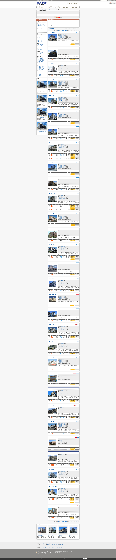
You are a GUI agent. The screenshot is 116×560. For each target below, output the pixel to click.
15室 (69, 25)
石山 (49, 547)
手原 (62, 282)
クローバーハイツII (52, 32)
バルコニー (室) (40, 61)
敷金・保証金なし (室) (41, 23)
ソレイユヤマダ (51, 63)
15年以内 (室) (40, 48)
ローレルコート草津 (50, 535)
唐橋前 (52, 547)
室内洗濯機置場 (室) (41, 60)
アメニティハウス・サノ (53, 437)
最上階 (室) (39, 74)
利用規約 (38, 553)
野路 (63, 65)
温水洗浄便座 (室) (41, 68)
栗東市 (62, 280)
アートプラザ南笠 (51, 244)
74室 (64, 25)
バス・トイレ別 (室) (41, 65)
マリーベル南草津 (51, 469)
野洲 (63, 283)
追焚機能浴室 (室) (41, 66)
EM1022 (50, 111)
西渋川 (64, 507)
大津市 (44, 543)
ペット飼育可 (51, 552)
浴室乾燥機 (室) (40, 67)
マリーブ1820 (51, 162)
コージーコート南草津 (40, 535)
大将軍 (61, 544)
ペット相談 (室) (40, 57)
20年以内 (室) (40, 49)
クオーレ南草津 (51, 213)
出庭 (63, 280)
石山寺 (59, 547)
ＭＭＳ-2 (70, 535)
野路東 (64, 81)
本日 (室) (39, 53)
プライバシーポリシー (40, 552)
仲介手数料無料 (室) (41, 59)
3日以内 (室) (40, 54)
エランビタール (51, 79)
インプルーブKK (51, 452)
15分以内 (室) (40, 40)
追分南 (64, 215)
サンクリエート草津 (52, 193)
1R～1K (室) (40, 28)
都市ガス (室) (40, 62)
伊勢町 (54, 544)
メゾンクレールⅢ (51, 324)
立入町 (64, 407)
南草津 (64, 35)
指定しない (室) (40, 52)
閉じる (85, 558)
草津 (63, 37)
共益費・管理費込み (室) (41, 25)
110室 (59, 25)
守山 (63, 281)
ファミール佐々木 (61, 535)
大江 (45, 544)
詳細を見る (72, 59)
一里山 (48, 544)
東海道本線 (60, 35)
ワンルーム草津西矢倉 (52, 294)
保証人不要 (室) (40, 58)
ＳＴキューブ (51, 388)
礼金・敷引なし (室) (41, 24)
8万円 (59, 23)
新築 (49, 551)
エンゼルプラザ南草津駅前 (53, 486)
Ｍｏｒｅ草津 (51, 341)
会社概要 (38, 551)
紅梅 (49, 142)
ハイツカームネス (51, 357)
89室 (54, 25)
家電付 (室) (39, 75)
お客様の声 (45, 553)
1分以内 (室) (39, 37)
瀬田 (63, 36)
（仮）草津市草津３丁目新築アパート (42, 103)
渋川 (63, 343)
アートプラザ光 (51, 421)
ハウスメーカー (51, 553)
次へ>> (76, 30)
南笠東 (64, 246)
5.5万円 (55, 23)
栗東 (63, 345)
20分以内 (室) (40, 41)
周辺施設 (45, 552)
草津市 (62, 34)
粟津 (61, 547)
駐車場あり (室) (40, 73)
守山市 (62, 407)
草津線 (60, 197)
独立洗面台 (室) (40, 69)
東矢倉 (64, 488)
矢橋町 (64, 144)
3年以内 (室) (40, 45)
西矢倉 (64, 296)
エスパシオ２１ (51, 405)
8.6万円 (69, 23)
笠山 (63, 34)
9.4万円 (64, 23)
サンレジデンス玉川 (52, 95)
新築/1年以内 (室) (40, 44)
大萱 (43, 544)
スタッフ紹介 (46, 551)
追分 (58, 544)
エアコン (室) (40, 70)
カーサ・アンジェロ (52, 278)
